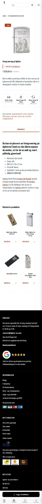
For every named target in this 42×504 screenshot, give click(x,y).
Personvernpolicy (8, 387)
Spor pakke (6, 426)
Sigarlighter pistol (11, 274)
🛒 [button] (16, 242)
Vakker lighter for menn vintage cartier (30, 234)
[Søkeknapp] (32, 5)
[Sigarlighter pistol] (11, 260)
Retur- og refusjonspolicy (11, 391)
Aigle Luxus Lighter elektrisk (11, 233)
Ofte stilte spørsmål (9, 422)
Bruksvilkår (6, 430)
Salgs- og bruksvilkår (10, 394)
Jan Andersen (16, 66)
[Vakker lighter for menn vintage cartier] (30, 219)
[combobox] (20, 5)
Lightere (18, 187)
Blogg (4, 380)
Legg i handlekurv (22, 494)
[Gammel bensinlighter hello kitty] (30, 260)
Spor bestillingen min (10, 337)
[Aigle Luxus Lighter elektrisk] (11, 219)
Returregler (7, 433)
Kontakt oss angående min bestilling (14, 340)
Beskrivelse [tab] (21, 129)
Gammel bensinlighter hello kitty (30, 275)
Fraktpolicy (6, 383)
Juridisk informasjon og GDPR (12, 398)
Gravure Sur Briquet (24, 178)
